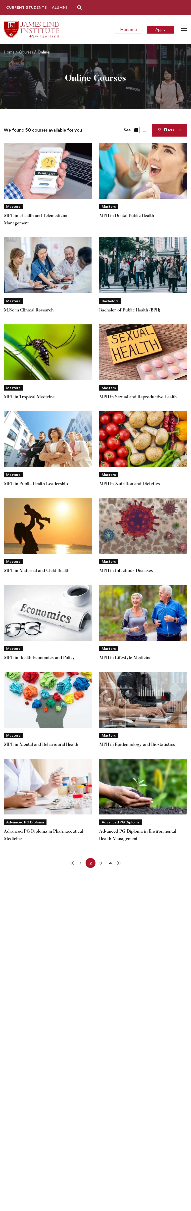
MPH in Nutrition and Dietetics (129, 484)
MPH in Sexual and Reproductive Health (138, 397)
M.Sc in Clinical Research (28, 310)
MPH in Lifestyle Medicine (125, 658)
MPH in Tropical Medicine (29, 397)
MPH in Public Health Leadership (36, 484)
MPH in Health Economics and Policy (39, 658)
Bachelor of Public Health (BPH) (129, 310)
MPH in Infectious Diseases (126, 571)
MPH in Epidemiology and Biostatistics (137, 745)
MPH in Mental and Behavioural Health (41, 745)
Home (9, 52)
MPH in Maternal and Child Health (36, 571)
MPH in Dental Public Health (126, 216)
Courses (26, 52)
